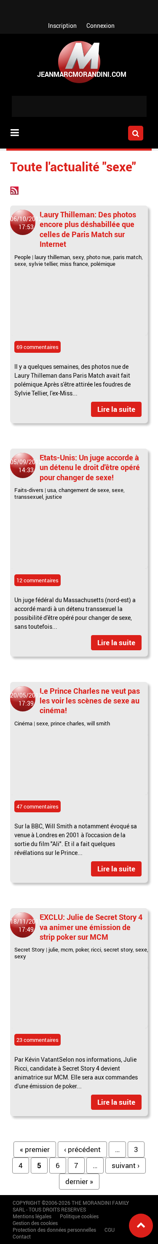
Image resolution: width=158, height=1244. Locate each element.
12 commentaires (37, 580)
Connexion (100, 26)
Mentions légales (32, 1216)
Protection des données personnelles (54, 1229)
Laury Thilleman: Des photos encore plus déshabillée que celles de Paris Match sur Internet (88, 229)
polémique (103, 264)
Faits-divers (28, 490)
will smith (98, 723)
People (22, 257)
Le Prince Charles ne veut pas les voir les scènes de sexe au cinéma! (90, 701)
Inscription (62, 26)
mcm (67, 949)
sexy (78, 257)
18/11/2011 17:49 (26, 925)
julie (53, 949)
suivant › (125, 1165)
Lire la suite (116, 409)
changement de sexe (84, 490)
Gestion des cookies (35, 1223)
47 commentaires (37, 806)
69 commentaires (37, 347)
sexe (20, 264)
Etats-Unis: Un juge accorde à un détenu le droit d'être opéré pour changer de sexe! (90, 467)
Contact (22, 1236)
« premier (35, 1149)
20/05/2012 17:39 (26, 699)
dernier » (79, 1181)
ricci (96, 949)
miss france (74, 264)
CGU (109, 1229)
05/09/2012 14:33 (26, 466)
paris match (127, 257)
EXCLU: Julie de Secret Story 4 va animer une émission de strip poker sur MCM (91, 927)
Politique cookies (79, 1216)
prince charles (67, 723)
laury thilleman (52, 257)
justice (54, 496)
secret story (118, 949)
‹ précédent (82, 1149)
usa (51, 490)
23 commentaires (37, 1040)
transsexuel (28, 496)
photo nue (98, 257)
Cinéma (23, 723)
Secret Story (29, 949)
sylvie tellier (43, 264)
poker (81, 949)
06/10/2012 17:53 (26, 223)
